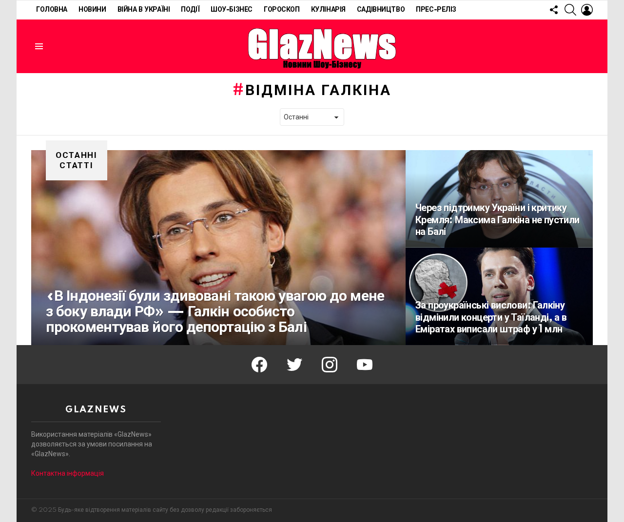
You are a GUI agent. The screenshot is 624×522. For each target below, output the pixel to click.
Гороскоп (282, 10)
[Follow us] (554, 9)
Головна (51, 10)
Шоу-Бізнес (232, 10)
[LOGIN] (587, 9)
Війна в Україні (143, 10)
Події (190, 10)
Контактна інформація (67, 473)
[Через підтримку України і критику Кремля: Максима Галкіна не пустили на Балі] (499, 199)
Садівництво (381, 10)
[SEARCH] (570, 9)
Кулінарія (328, 10)
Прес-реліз (436, 10)
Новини (92, 10)
